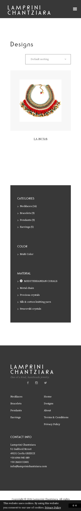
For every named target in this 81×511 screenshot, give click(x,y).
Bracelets (25, 213)
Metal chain (27, 288)
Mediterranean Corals (40, 281)
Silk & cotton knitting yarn (35, 302)
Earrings (25, 227)
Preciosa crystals (30, 295)
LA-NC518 (40, 139)
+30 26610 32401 (19, 462)
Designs (48, 403)
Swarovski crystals (30, 308)
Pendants (25, 220)
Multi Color (26, 254)
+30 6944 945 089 (19, 457)
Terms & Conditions (56, 417)
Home (48, 396)
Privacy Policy (52, 424)
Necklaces (26, 206)
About (47, 410)
